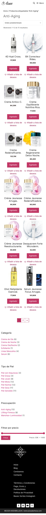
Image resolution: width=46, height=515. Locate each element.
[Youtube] (27, 505)
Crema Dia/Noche (9, 345)
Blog (16, 468)
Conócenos (19, 471)
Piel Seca (5, 388)
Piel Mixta (5, 382)
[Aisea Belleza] (7, 3)
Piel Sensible (7, 391)
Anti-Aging (6, 409)
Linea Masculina (8, 351)
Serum (4, 354)
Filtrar (5, 438)
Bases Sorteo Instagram (24, 496)
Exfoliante (5, 348)
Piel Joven (5, 379)
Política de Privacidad (23, 492)
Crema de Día (7, 339)
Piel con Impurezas (9, 373)
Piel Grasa (5, 376)
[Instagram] (32, 505)
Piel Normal (6, 385)
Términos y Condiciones (24, 483)
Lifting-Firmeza (8, 412)
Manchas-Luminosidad (11, 415)
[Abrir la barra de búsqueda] (34, 3)
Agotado (13, 68)
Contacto (18, 475)
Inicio (5, 11)
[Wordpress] (23, 505)
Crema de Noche (8, 342)
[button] (13, 76)
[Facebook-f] (18, 505)
